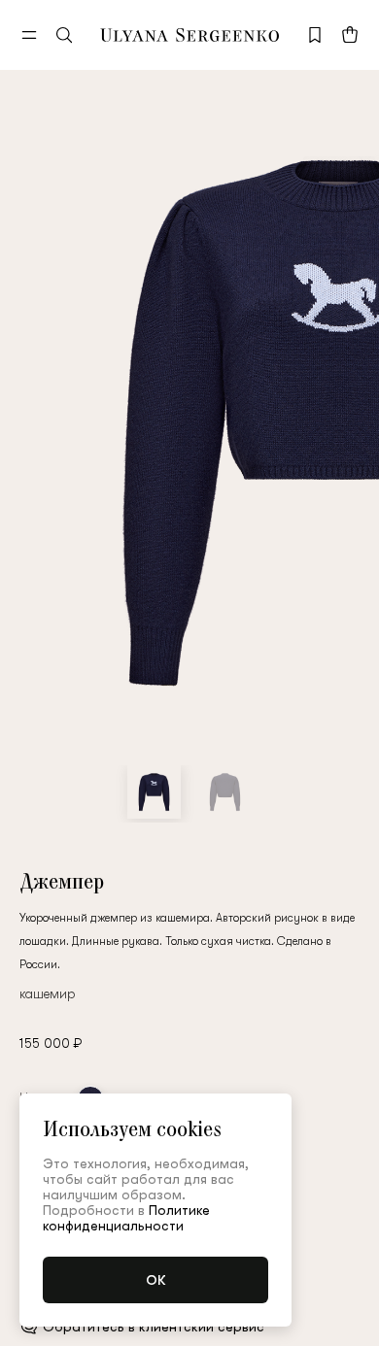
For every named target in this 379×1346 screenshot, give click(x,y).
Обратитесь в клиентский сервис (153, 1326)
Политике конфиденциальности (126, 1217)
